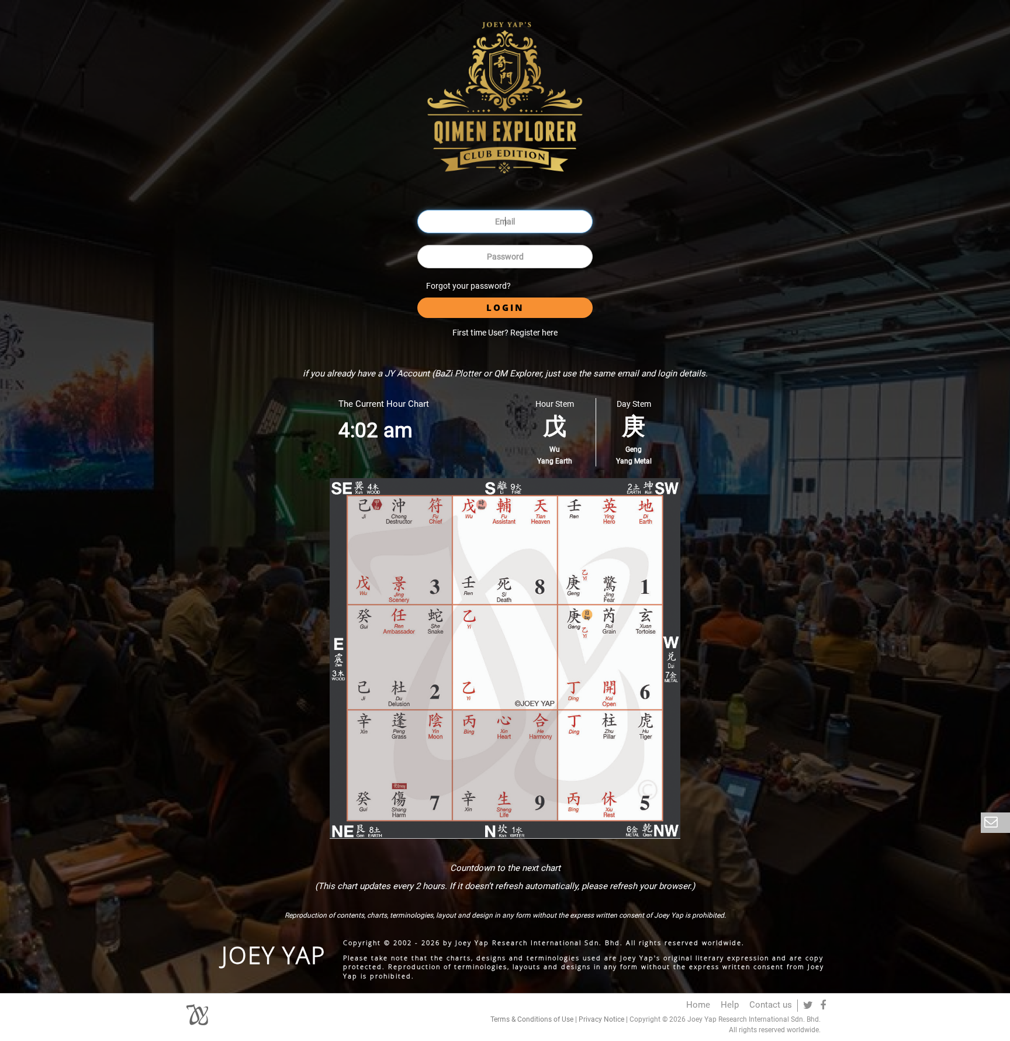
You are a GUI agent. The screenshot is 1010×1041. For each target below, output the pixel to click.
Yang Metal (634, 461)
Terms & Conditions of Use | (534, 1019)
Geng (633, 449)
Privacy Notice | (603, 1019)
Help (730, 1005)
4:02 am (375, 430)
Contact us (770, 1005)
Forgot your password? (468, 285)
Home (698, 1005)
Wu (554, 449)
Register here (534, 332)
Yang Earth (554, 461)
